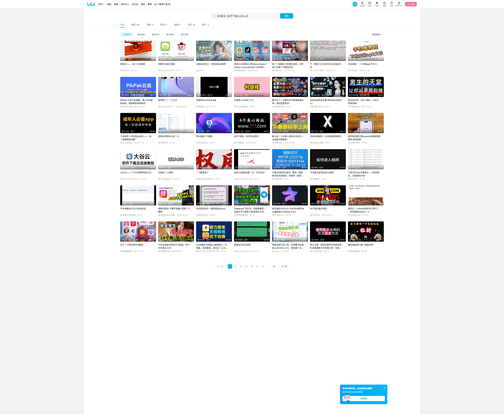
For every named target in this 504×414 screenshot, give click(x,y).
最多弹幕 (170, 34)
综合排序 (126, 34)
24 (274, 266)
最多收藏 (184, 34)
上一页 (220, 266)
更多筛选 (376, 34)
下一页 (284, 266)
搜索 (287, 16)
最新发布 (155, 34)
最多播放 (141, 34)
